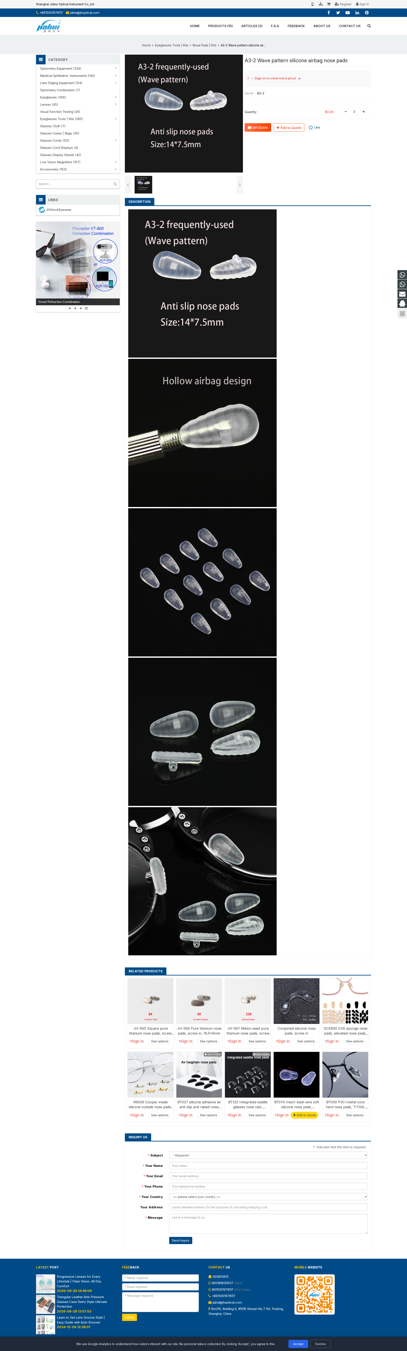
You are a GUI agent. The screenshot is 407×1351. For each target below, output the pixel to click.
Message (154, 1218)
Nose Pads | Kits (204, 45)
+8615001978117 (51, 13)
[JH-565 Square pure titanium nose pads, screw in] (150, 1001)
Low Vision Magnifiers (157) (60, 162)
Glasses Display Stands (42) (60, 155)
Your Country (151, 1197)
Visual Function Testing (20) (60, 112)
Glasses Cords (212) (54, 140)
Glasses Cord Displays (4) (59, 148)
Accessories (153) (53, 169)
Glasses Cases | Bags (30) (59, 133)
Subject (155, 1155)
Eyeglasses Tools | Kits (171, 45)
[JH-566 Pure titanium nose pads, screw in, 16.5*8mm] (199, 1001)
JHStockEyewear (58, 210)
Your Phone (152, 1186)
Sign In (138, 1041)
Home (146, 45)
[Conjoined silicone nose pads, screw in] (296, 1001)
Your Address (151, 1207)
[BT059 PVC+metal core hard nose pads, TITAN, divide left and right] (345, 1075)
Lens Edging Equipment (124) (61, 83)
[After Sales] (402, 284)
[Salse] (402, 275)
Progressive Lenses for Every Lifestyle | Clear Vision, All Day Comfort (79, 1281)
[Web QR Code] (312, 4)
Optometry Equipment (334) (60, 68)
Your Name (153, 1166)
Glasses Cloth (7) (53, 126)
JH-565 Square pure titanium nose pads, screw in (150, 1033)
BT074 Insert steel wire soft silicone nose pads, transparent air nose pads (296, 1107)
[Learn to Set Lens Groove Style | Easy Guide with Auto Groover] (45, 1333)
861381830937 (222, 1283)
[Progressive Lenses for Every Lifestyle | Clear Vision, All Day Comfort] (45, 1292)
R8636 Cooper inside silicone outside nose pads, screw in (150, 1107)
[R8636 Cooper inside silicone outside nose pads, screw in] (150, 1075)
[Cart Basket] (329, 4)
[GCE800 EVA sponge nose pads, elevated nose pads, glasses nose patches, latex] (345, 1001)
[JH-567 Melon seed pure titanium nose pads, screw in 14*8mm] (248, 1001)
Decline (320, 1344)
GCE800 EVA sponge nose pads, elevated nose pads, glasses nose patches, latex (345, 1033)
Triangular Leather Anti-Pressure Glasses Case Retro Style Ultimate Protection (82, 1301)
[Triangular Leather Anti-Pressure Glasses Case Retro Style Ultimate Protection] (45, 1313)
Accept (298, 1344)
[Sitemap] (321, 4)
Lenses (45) (49, 104)
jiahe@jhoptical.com (84, 13)
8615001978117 (222, 1289)
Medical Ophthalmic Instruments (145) (67, 76)
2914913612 (220, 1277)
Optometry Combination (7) (60, 90)
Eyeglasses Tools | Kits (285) (61, 119)
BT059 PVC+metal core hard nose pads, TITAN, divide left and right (345, 1107)
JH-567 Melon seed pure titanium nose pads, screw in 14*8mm (248, 1033)
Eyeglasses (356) (53, 97)
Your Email (153, 1176)
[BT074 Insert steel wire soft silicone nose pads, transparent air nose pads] (296, 1075)
